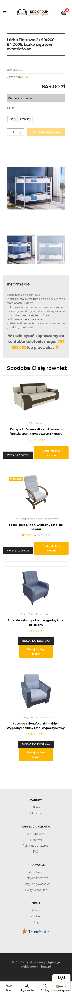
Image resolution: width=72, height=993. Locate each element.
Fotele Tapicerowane (47, 518)
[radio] (12, 119)
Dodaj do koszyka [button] (36, 640)
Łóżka (26, 77)
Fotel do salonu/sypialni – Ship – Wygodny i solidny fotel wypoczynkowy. (36, 726)
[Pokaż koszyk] (63, 12)
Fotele (31, 518)
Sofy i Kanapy (36, 423)
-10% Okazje (20, 518)
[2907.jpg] (36, 188)
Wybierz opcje (18, 455)
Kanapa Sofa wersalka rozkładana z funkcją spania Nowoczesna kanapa (36, 432)
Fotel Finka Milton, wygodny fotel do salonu (36, 527)
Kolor (10, 108)
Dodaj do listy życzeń (51, 453)
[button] (9, 188)
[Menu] (4, 12)
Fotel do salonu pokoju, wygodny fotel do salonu (36, 623)
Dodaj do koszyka (49, 132)
